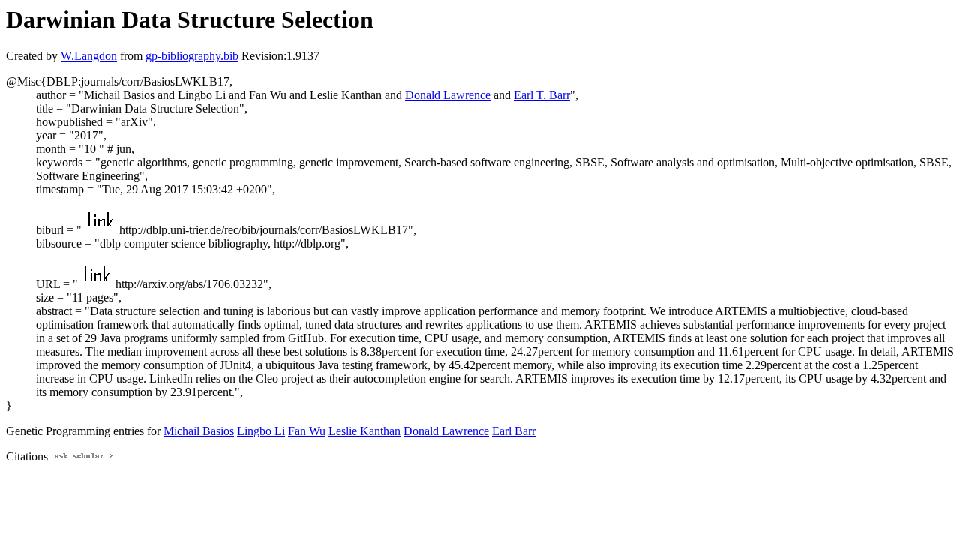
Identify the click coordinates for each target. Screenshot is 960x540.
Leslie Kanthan (364, 430)
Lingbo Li (261, 430)
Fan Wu (307, 430)
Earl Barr (514, 430)
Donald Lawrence (447, 94)
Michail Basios (199, 430)
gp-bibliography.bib (192, 56)
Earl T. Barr (542, 94)
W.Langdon (89, 56)
